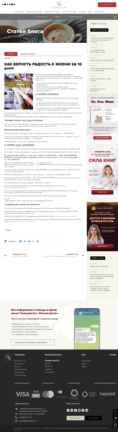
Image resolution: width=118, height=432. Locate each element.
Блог (90, 11)
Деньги (48, 364)
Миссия (17, 367)
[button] (20, 241)
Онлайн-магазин (70, 11)
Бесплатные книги (52, 11)
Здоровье (48, 369)
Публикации (86, 361)
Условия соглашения (21, 383)
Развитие (48, 366)
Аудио (84, 367)
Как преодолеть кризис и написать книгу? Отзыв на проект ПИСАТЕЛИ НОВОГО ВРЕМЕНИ (102, 276)
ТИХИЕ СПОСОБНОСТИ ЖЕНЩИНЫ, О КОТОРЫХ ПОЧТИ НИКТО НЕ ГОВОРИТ (102, 40)
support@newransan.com (27, 421)
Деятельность (19, 361)
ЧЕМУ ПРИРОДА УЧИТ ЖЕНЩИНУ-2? (97, 90)
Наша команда (20, 375)
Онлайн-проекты (52, 361)
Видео (84, 364)
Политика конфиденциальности (105, 383)
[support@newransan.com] (16, 421)
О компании (18, 11)
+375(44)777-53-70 (25, 417)
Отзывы (82, 11)
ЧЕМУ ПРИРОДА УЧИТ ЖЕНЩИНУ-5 (102, 60)
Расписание (100, 11)
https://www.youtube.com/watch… (66, 216)
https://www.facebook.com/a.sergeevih (22, 221)
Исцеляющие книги (34, 11)
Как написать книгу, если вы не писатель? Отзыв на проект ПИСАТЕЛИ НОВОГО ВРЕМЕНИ (100, 288)
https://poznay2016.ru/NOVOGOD (15, 188)
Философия (18, 364)
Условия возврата (74, 383)
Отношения (49, 372)
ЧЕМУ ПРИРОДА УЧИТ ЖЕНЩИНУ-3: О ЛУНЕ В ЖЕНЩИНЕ (102, 70)
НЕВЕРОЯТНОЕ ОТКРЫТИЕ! (99, 266)
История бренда (20, 369)
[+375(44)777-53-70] (16, 417)
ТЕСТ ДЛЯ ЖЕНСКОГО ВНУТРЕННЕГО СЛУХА (97, 51)
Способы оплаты (48, 383)
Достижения (19, 372)
